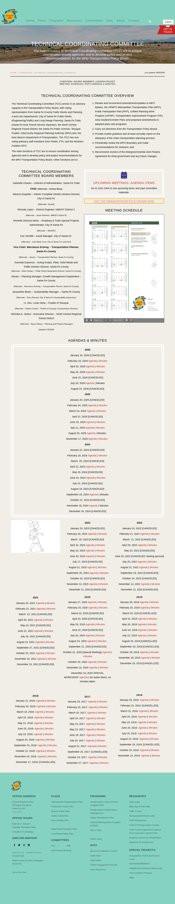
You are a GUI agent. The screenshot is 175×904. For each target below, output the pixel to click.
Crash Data (95, 855)
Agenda (92, 361)
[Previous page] (87, 320)
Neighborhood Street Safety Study (145, 868)
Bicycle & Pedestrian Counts (103, 851)
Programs (56, 20)
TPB (68, 845)
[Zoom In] (110, 320)
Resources (74, 20)
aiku (133, 877)
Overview (66, 81)
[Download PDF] (127, 320)
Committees (94, 20)
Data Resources (98, 869)
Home (30, 20)
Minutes (103, 361)
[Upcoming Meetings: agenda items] (124, 175)
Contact (134, 20)
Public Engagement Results (103, 865)
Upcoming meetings (61, 850)
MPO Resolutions (137, 820)
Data (109, 20)
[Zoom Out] (106, 320)
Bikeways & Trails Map (139, 806)
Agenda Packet (105, 81)
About (120, 20)
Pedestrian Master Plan (62, 806)
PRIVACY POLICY (33, 853)
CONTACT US (18, 853)
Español (168, 22)
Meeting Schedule (71, 84)
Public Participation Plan (102, 817)
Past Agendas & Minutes (100, 84)
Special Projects (142, 850)
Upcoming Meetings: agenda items (124, 183)
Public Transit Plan (59, 816)
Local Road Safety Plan (62, 833)
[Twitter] (19, 845)
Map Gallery (95, 860)
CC (53, 845)
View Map (17, 811)
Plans (42, 20)
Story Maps (134, 802)
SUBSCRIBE (18, 856)
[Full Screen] (131, 320)
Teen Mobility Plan (60, 820)
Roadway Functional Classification (145, 837)
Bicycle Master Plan (60, 811)
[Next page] (91, 320)
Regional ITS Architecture (141, 842)
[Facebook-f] (14, 845)
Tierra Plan (22, 872)
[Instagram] (24, 845)
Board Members (84, 81)
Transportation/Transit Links (142, 816)
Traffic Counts (135, 811)
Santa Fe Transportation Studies (144, 825)
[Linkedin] (29, 845)
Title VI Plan (95, 830)
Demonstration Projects (140, 873)
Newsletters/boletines (139, 863)
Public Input (96, 839)
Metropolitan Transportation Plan (67, 802)
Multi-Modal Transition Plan (64, 829)
